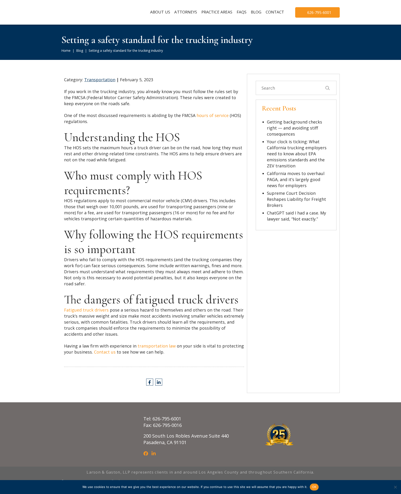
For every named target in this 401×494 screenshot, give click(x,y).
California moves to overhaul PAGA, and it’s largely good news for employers (295, 179)
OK (314, 487)
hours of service (213, 115)
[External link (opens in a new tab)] (149, 382)
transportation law (157, 346)
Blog (79, 50)
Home (66, 50)
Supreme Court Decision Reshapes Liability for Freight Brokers (296, 199)
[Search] (327, 88)
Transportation (99, 79)
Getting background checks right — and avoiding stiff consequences (294, 128)
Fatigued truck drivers (86, 310)
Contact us (105, 352)
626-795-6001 (319, 12)
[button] (185, 12)
